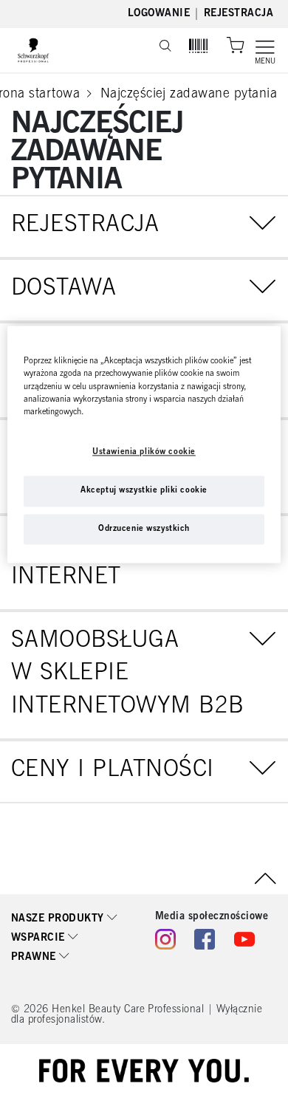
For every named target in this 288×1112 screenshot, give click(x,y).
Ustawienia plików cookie (144, 452)
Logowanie (159, 13)
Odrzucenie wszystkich (144, 528)
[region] (144, 444)
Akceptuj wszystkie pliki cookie (144, 490)
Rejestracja (238, 13)
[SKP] (33, 50)
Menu (265, 61)
